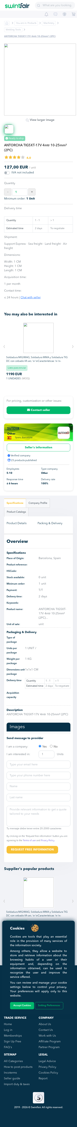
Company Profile (38, 503)
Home (8, 1024)
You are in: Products (26, 23)
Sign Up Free (12, 1041)
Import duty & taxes (17, 1084)
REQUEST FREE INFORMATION (32, 849)
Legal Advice (47, 1061)
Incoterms (10, 1072)
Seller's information (38, 447)
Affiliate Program (50, 1041)
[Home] (17, 4)
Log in (8, 1030)
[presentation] (4, 346)
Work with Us (47, 1035)
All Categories (13, 1061)
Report (43, 1078)
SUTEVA (13, 428)
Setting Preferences (49, 1005)
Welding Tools (13, 30)
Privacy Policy (47, 841)
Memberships (13, 1035)
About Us (45, 1024)
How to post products (18, 1067)
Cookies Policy (48, 1072)
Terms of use (29, 841)
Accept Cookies (22, 1005)
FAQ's (8, 1047)
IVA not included (22, 172)
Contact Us (46, 1030)
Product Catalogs (16, 512)
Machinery (49, 23)
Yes (44, 746)
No (56, 746)
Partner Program (49, 1047)
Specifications (15, 503)
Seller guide (12, 1078)
